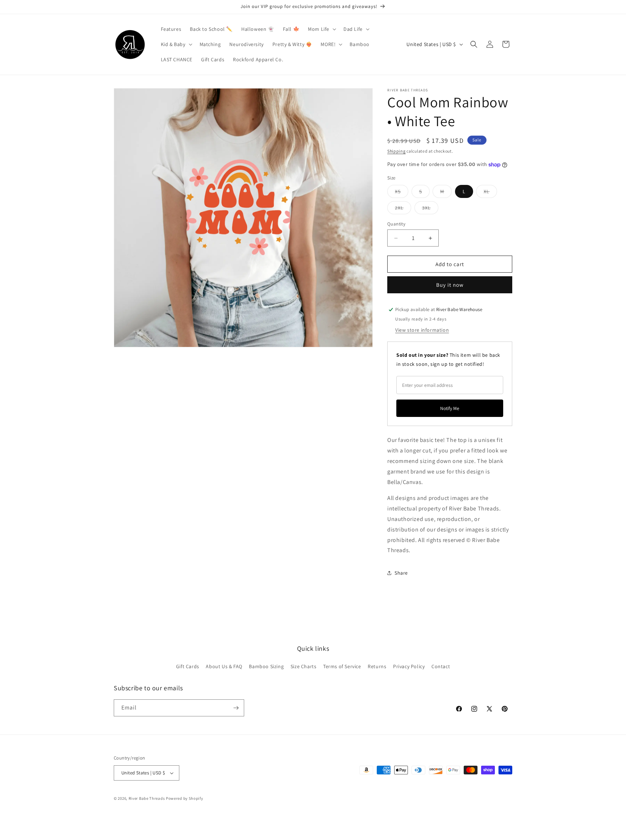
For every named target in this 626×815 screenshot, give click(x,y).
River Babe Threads (147, 798)
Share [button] (401, 573)
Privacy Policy (409, 666)
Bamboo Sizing (266, 666)
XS (401, 193)
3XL (430, 209)
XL (490, 193)
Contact (440, 666)
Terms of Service (342, 666)
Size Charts (304, 666)
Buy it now (450, 284)
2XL (403, 209)
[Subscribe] (236, 707)
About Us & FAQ (224, 666)
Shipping (396, 151)
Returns (377, 666)
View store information (422, 330)
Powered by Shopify (184, 798)
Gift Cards (187, 666)
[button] (321, 29)
